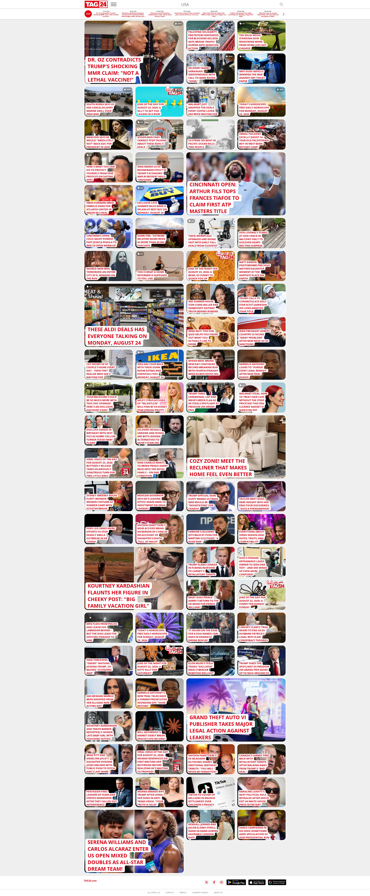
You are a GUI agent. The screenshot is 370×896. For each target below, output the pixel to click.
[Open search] (281, 4)
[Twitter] (206, 882)
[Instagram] (221, 882)
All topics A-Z (154, 893)
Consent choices (200, 893)
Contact (170, 893)
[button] (284, 14)
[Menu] (113, 4)
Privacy (183, 893)
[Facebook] (214, 882)
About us (218, 893)
